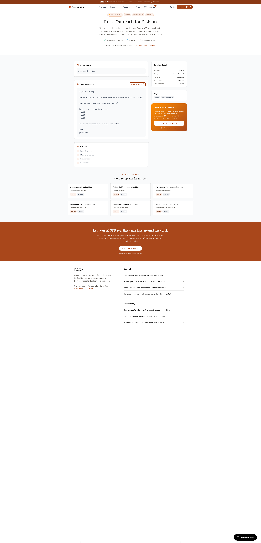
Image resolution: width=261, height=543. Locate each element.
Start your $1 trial (185, 7)
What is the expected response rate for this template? (144, 288)
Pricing (138, 7)
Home (108, 45)
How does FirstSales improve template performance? (144, 322)
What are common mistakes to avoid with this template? (145, 316)
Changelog (151, 6)
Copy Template (136, 84)
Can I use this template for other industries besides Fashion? (147, 310)
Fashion (131, 45)
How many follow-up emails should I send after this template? (147, 294)
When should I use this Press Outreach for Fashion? (143, 275)
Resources (127, 7)
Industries (114, 7)
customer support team (83, 288)
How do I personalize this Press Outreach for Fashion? (144, 281)
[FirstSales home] (77, 7)
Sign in (172, 7)
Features (102, 7)
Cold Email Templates (119, 45)
